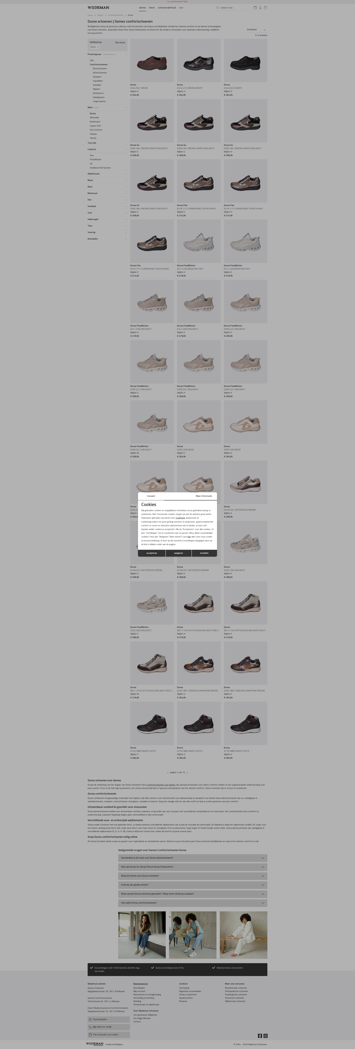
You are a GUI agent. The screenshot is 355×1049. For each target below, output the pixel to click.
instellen (204, 553)
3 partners (180, 518)
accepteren (151, 553)
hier (189, 537)
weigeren (178, 553)
